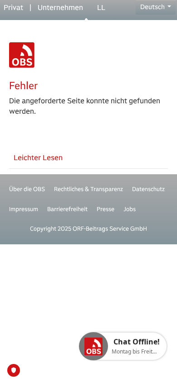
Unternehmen (60, 7)
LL (101, 7)
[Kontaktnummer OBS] (88, 21)
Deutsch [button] (153, 7)
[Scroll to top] (157, 364)
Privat (13, 7)
